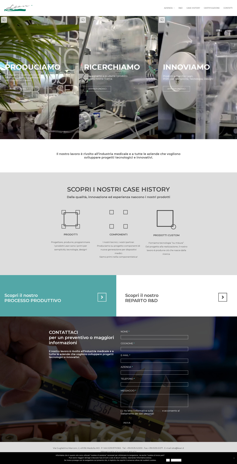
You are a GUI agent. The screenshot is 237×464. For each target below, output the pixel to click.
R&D (180, 8)
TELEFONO (128, 378)
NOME (125, 331)
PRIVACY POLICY (109, 452)
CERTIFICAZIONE (212, 8)
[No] (234, 458)
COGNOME (128, 343)
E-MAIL (125, 355)
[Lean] (18, 8)
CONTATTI (228, 8)
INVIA (127, 422)
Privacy (158, 410)
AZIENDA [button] (168, 8)
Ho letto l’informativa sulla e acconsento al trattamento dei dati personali (150, 412)
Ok (168, 460)
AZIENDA (127, 367)
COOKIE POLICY (128, 452)
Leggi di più (176, 460)
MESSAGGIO (128, 390)
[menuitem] (170, 8)
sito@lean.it (178, 448)
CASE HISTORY (193, 8)
